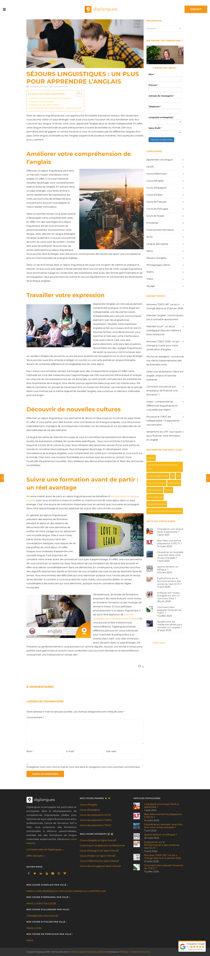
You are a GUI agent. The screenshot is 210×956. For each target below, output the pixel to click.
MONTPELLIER (97, 891)
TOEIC (149, 279)
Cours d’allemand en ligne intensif (99, 861)
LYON (38, 891)
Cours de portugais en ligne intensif (100, 866)
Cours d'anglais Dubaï (158, 476)
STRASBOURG (34, 915)
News (149, 251)
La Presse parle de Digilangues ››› (45, 849)
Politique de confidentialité (96, 952)
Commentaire (35, 717)
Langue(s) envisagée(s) (161, 117)
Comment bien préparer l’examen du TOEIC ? (169, 610)
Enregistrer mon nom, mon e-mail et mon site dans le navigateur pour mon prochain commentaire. (83, 767)
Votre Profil (155, 128)
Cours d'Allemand (156, 173)
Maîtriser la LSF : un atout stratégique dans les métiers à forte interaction (163, 330)
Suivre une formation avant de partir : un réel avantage (55, 108)
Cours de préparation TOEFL (96, 820)
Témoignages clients (158, 265)
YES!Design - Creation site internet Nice (135, 952)
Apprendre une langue (159, 159)
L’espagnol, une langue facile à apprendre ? (170, 530)
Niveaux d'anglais (156, 258)
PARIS (29, 891)
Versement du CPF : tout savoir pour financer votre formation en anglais (164, 435)
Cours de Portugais (157, 208)
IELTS (149, 237)
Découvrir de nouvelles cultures (44, 105)
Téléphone (155, 106)
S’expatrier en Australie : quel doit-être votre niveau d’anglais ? (170, 555)
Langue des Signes (157, 244)
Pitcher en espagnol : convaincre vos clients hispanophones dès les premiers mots (165, 360)
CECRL (150, 166)
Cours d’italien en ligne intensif (97, 855)
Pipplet (168, 490)
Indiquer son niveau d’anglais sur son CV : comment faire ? (169, 595)
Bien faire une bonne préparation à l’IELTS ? (169, 542)
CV (172, 476)
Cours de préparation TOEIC (95, 825)
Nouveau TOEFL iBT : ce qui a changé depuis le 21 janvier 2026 (162, 856)
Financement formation (160, 230)
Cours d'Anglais (155, 180)
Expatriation (174, 483)
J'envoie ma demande (161, 139)
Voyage (150, 286)
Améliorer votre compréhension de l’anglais (50, 98)
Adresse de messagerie (161, 96)
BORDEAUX (50, 891)
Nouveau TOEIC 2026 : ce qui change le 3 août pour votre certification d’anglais (162, 345)
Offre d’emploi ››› (35, 855)
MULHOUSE (51, 915)
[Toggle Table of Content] (77, 94)
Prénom (153, 85)
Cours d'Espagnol (156, 187)
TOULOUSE (65, 891)
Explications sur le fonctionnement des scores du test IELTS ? (169, 581)
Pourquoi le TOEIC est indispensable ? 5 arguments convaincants (163, 420)
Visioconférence (155, 497)
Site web (111, 751)
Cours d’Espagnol (90, 809)
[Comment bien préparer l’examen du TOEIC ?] (2, 478)
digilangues (159, 642)
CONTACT (195, 9)
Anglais (151, 458)
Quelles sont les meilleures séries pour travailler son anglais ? (169, 624)
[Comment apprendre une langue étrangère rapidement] (208, 478)
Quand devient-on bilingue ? (167, 568)
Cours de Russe (155, 215)
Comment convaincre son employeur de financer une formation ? (162, 390)
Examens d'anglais (156, 483)
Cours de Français (156, 201)
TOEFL (150, 272)
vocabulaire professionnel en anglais (165, 511)
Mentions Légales (78, 952)
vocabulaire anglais (157, 504)
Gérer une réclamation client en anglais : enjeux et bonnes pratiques (164, 375)
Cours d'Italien (154, 194)
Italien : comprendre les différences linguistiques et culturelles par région (162, 405)
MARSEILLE (80, 891)
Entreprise (152, 222)
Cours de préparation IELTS (95, 815)
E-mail (70, 751)
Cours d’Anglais (88, 804)
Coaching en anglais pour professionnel (102, 845)
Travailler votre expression (42, 101)
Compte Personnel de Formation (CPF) (163, 467)
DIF (178, 476)
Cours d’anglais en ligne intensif (98, 840)
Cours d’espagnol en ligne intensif (99, 850)
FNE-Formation (155, 490)
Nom (30, 751)
